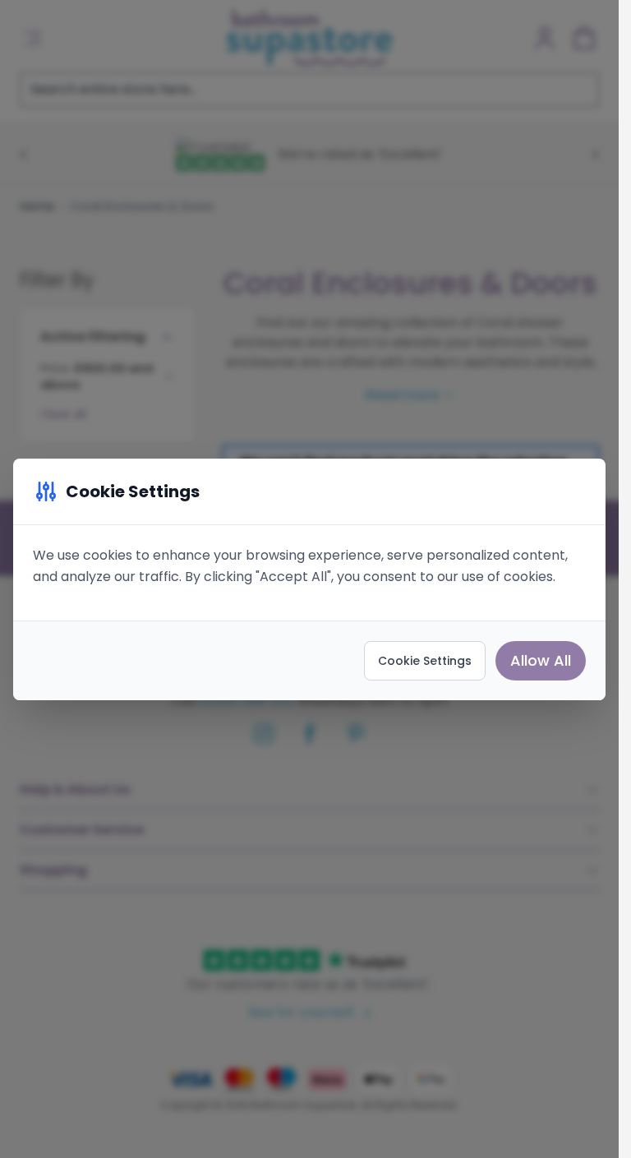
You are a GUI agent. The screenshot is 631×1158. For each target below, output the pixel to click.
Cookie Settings (425, 661)
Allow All (540, 660)
